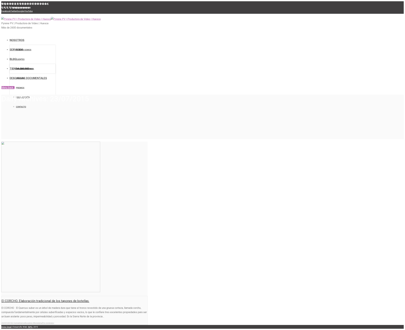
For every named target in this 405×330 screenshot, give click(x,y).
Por (48, 323)
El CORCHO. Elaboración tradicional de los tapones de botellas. (45, 301)
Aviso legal (6, 327)
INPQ (30, 327)
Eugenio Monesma (33, 323)
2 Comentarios (18, 323)
